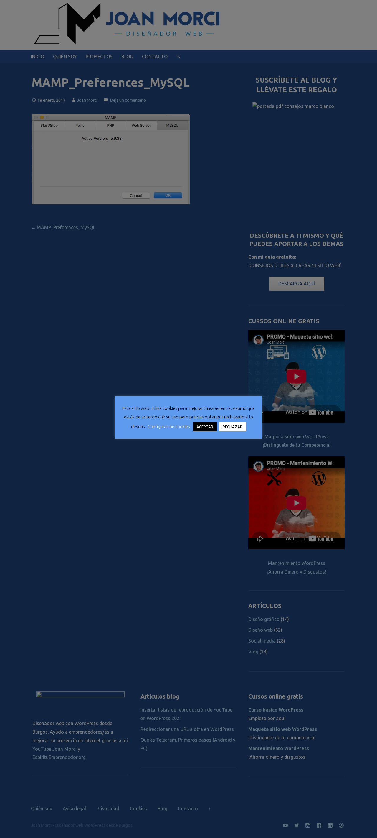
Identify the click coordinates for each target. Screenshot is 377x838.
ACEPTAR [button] (204, 427)
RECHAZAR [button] (232, 427)
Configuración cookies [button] (169, 426)
